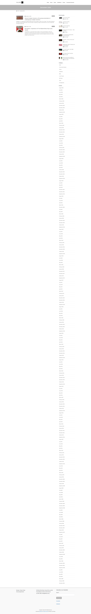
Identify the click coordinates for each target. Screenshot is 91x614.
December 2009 (62, 479)
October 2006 (61, 552)
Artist (53, 26)
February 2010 (61, 474)
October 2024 (61, 134)
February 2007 (61, 545)
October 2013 (61, 381)
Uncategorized (61, 82)
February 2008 (61, 521)
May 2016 (61, 313)
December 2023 (62, 149)
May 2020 (61, 211)
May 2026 (61, 94)
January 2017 (61, 295)
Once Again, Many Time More (68, 53)
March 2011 (61, 450)
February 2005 (61, 580)
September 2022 (62, 178)
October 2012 (61, 408)
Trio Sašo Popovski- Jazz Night (68, 49)
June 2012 (61, 417)
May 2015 (61, 339)
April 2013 (61, 395)
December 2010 (62, 457)
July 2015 (60, 335)
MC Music (61, 78)
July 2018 (60, 258)
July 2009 (60, 490)
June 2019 (61, 233)
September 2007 (62, 532)
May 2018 (61, 262)
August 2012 (61, 412)
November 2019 (62, 222)
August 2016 (61, 306)
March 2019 (61, 240)
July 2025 (60, 116)
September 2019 (62, 227)
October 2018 (61, 251)
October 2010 (61, 461)
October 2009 (61, 483)
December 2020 (62, 207)
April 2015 (61, 342)
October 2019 (61, 224)
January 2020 (61, 218)
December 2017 (62, 271)
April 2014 (61, 368)
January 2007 (61, 547)
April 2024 (61, 145)
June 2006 (61, 556)
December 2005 (62, 563)
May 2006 (61, 558)
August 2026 (61, 87)
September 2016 (62, 304)
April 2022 (61, 187)
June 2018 (61, 260)
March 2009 (61, 499)
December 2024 (62, 129)
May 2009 (61, 494)
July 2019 (60, 231)
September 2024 (62, 136)
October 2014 (61, 355)
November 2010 (62, 459)
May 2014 (61, 366)
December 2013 (62, 377)
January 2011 (61, 454)
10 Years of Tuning (66, 21)
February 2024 (61, 147)
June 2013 (61, 390)
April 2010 (61, 470)
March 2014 (61, 370)
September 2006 (62, 554)
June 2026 (61, 92)
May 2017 (61, 286)
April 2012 (61, 421)
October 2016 (61, 302)
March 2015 (61, 344)
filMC (60, 73)
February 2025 (61, 125)
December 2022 (62, 171)
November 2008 (62, 505)
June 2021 (61, 200)
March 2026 (61, 98)
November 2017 (62, 273)
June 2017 (61, 284)
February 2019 (61, 242)
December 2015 (62, 324)
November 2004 (62, 583)
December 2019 (62, 220)
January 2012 (61, 428)
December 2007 (62, 525)
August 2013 (61, 386)
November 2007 (62, 527)
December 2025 (62, 105)
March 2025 (61, 123)
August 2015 (61, 333)
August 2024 (61, 138)
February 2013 (61, 399)
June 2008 (61, 512)
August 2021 (61, 196)
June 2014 (61, 364)
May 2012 (61, 419)
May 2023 (61, 165)
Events (60, 69)
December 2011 (62, 430)
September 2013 (62, 384)
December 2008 (62, 503)
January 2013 (61, 401)
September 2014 (62, 357)
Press (60, 80)
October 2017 (61, 275)
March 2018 (61, 264)
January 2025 (61, 127)
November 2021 (62, 191)
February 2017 (61, 293)
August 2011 (61, 439)
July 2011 (60, 441)
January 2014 (61, 375)
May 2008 (61, 514)
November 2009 (62, 481)
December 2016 (62, 297)
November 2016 (62, 300)
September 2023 (62, 156)
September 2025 (62, 112)
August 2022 (61, 180)
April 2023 (61, 167)
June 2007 (61, 536)
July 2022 (60, 182)
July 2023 (60, 160)
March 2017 (61, 291)
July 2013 (60, 388)
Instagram (58, 603)
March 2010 (61, 472)
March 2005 (61, 578)
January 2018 (61, 269)
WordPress (40, 611)
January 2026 (61, 103)
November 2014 (62, 353)
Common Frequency (66, 25)
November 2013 (62, 379)
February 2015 (61, 346)
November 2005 (62, 565)
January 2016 (61, 322)
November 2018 (62, 249)
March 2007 (61, 543)
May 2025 (61, 118)
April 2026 (61, 96)
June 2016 (61, 311)
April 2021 (61, 202)
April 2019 (61, 238)
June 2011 (61, 443)
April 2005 (61, 576)
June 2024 (61, 143)
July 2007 (60, 534)
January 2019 (61, 244)
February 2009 (61, 501)
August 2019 (61, 229)
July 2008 (60, 510)
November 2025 (62, 107)
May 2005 (61, 574)
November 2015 (62, 326)
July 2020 (60, 209)
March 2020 (61, 213)
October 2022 (61, 176)
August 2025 (61, 114)
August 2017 (61, 280)
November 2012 (62, 406)
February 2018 (61, 266)
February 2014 (61, 373)
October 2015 (61, 328)
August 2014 (61, 359)
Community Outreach (62, 67)
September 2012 (62, 410)
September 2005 (62, 567)
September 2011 (62, 437)
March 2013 (61, 397)
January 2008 (61, 523)
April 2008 (61, 516)
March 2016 (61, 317)
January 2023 (61, 169)
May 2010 (61, 468)
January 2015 (61, 348)
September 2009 (62, 485)
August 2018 (61, 255)
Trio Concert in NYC (66, 17)
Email (57, 592)
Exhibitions (61, 71)
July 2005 (60, 569)
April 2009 (61, 496)
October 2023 (61, 154)
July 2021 (60, 198)
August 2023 (61, 158)
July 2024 (60, 140)
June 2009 (61, 492)
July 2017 (60, 282)
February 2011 (61, 452)
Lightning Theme (45, 611)
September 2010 (62, 463)
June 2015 (61, 337)
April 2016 (61, 315)
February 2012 (61, 426)
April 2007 (61, 541)
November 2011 (62, 432)
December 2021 (62, 189)
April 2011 (61, 448)
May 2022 (61, 185)
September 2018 (62, 253)
